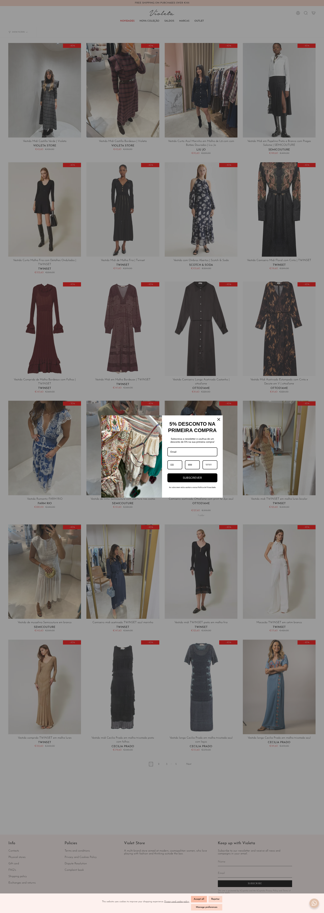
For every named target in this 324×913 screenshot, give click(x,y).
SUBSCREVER (192, 477)
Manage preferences (206, 907)
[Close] (219, 419)
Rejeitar (215, 899)
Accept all (199, 899)
